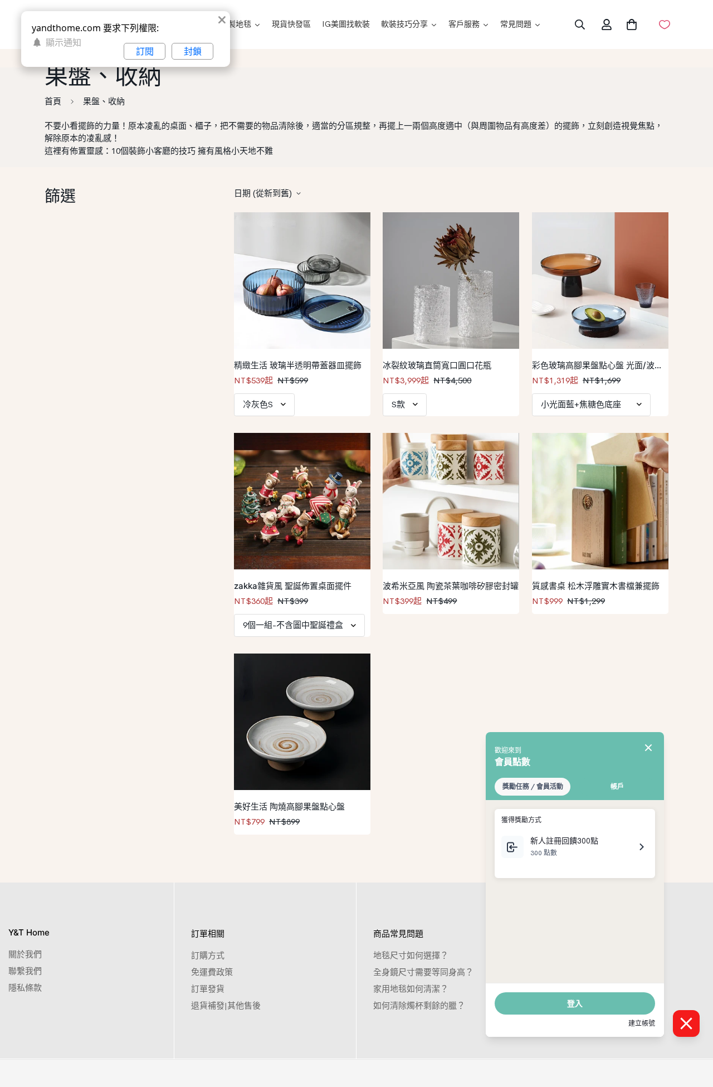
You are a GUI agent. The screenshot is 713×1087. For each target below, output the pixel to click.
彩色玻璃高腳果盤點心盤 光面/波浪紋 (597, 366)
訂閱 (145, 51)
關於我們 (25, 954)
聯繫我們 (25, 971)
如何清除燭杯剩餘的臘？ (419, 1005)
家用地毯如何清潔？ (410, 988)
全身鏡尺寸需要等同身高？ (423, 972)
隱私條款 (25, 987)
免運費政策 (212, 972)
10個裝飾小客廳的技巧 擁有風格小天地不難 (192, 150)
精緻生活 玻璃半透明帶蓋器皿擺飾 (298, 365)
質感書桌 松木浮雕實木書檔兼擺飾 (596, 586)
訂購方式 (207, 955)
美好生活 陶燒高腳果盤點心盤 (289, 806)
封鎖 (193, 51)
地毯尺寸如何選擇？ (410, 955)
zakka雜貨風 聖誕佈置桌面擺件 (292, 586)
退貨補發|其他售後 (226, 1005)
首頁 (53, 101)
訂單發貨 (207, 988)
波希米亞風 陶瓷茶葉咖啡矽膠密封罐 (451, 586)
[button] (629, 24)
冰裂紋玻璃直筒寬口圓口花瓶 (437, 365)
